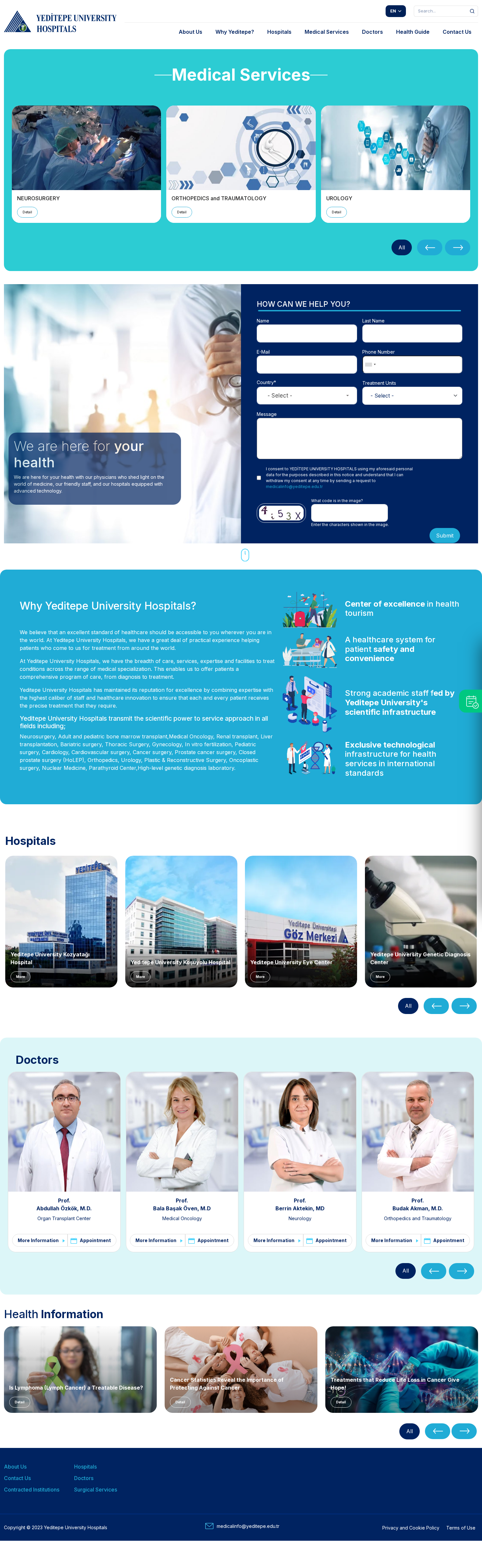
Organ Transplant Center (64, 1218)
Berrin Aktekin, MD (300, 1208)
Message (267, 414)
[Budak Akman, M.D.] (418, 1131)
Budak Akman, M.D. (417, 1208)
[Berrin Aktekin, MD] (300, 1131)
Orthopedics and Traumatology (418, 1218)
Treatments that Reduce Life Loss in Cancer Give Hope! (395, 1383)
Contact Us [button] (457, 32)
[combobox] (370, 364)
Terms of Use (460, 1528)
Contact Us (17, 1478)
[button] (429, 248)
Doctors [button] (372, 32)
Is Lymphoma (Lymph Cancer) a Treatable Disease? (76, 1387)
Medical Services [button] (327, 32)
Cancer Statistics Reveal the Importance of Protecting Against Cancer (227, 1383)
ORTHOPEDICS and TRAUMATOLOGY (218, 198)
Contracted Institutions (31, 1489)
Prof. (64, 1201)
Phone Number (378, 352)
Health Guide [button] (413, 32)
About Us (15, 1466)
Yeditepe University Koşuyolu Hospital (180, 962)
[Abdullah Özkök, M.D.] (64, 1131)
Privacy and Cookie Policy (410, 1528)
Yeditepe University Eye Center (291, 962)
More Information (38, 1240)
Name (263, 320)
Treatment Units (379, 383)
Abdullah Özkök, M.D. (64, 1208)
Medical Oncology (182, 1218)
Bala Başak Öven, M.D (182, 1208)
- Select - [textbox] (280, 395)
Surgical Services (95, 1489)
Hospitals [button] (279, 32)
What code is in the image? (337, 500)
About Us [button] (190, 32)
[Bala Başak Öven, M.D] (182, 1131)
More (20, 977)
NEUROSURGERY (38, 198)
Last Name (373, 320)
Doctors (83, 1478)
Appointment (95, 1240)
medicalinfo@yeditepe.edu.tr (294, 486)
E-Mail (263, 352)
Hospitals (85, 1466)
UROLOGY (339, 198)
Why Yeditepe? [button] (234, 32)
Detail (27, 212)
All (401, 247)
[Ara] (472, 11)
